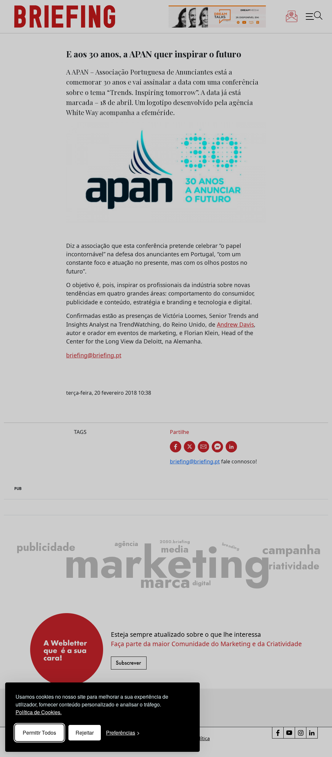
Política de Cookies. (39, 712)
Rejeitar (85, 732)
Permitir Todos (39, 732)
